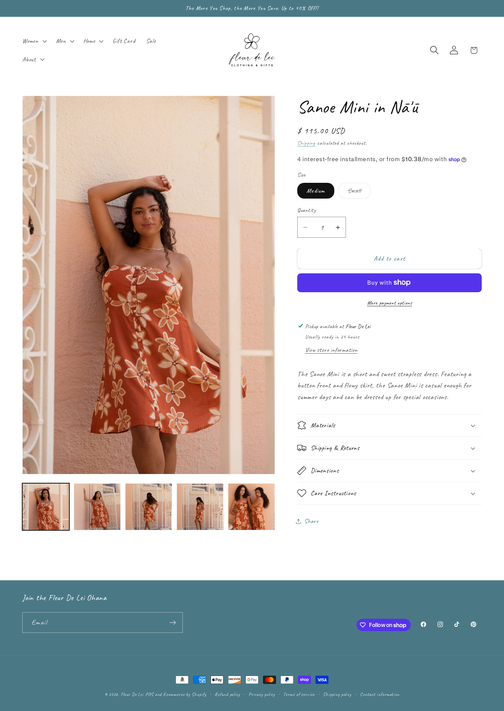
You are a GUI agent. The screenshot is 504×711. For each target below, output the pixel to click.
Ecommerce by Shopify (184, 694)
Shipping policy (337, 694)
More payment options (389, 302)
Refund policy (227, 694)
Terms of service (299, 694)
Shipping (306, 143)
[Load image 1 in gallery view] (45, 506)
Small (359, 193)
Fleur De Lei (132, 694)
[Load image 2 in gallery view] (97, 506)
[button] (33, 41)
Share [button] (311, 521)
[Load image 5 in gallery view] (251, 506)
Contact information (379, 694)
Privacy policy (262, 694)
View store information (331, 350)
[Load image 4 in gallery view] (200, 506)
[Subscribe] (172, 622)
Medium (316, 190)
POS (149, 694)
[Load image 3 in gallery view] (148, 506)
